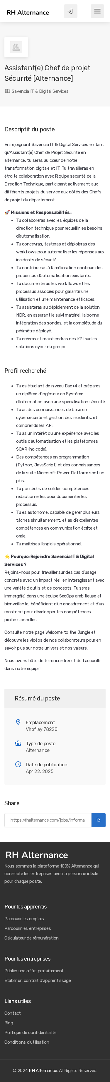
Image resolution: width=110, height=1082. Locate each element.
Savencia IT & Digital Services (39, 91)
